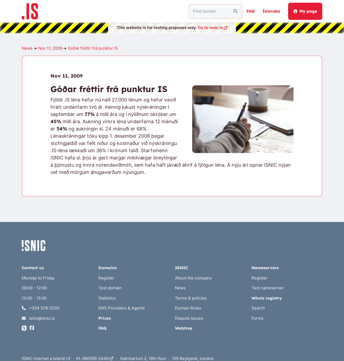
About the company (193, 277)
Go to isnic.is (210, 27)
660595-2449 (96, 358)
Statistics (107, 298)
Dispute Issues (189, 318)
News (27, 48)
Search (258, 308)
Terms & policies (191, 298)
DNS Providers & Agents (121, 308)
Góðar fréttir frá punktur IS (93, 48)
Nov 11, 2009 (50, 48)
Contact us (33, 267)
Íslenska (271, 11)
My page (308, 11)
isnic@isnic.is (41, 318)
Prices (104, 318)
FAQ (250, 11)
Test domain (110, 287)
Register (106, 277)
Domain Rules (188, 308)
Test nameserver (268, 287)
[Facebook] (32, 328)
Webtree (183, 328)
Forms (257, 318)
